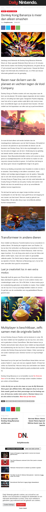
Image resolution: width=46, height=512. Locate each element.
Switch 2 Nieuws (17, 7)
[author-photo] (23, 435)
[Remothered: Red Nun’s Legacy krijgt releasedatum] (5, 484)
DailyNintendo (8, 22)
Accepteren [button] (20, 504)
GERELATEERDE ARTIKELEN (14, 449)
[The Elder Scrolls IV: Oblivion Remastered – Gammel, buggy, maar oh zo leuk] (5, 477)
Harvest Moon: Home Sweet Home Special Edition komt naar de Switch (36, 421)
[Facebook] (3, 28)
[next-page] (24, 489)
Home (2, 7)
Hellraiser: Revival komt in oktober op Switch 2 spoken (25, 467)
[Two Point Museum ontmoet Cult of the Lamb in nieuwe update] (5, 462)
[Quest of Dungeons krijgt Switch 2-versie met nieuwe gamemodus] (5, 455)
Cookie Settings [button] (9, 504)
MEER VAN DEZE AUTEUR (32, 449)
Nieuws (8, 7)
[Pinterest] (13, 28)
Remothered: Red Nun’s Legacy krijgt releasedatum (24, 482)
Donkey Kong (10, 401)
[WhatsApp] (18, 28)
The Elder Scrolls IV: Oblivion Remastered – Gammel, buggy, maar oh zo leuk (27, 475)
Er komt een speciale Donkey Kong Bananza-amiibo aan (10, 420)
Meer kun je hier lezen (28, 396)
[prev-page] (22, 489)
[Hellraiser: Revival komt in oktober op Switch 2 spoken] (5, 470)
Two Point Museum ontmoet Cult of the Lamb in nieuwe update (26, 461)
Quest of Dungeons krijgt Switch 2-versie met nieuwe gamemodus (25, 453)
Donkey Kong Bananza (21, 401)
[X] (8, 28)
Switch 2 (31, 401)
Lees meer (23, 508)
